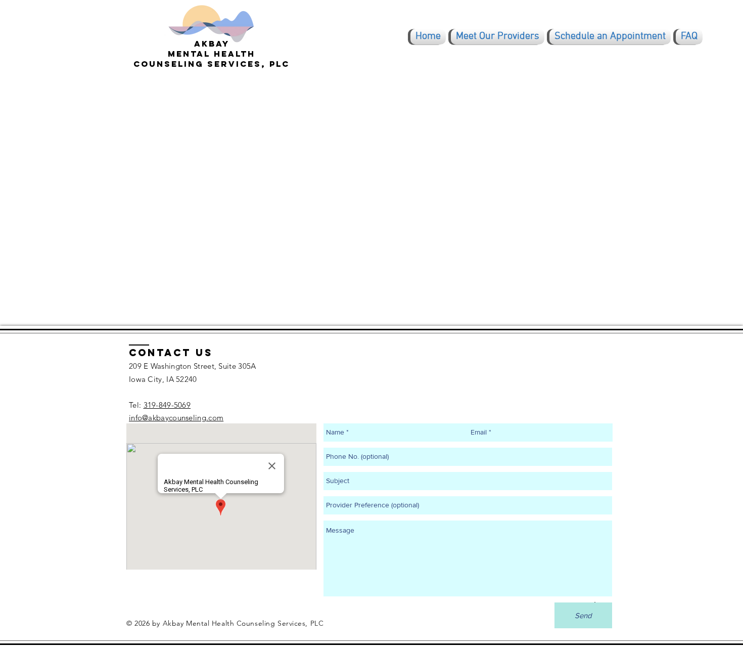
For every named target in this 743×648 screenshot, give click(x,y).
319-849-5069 (167, 405)
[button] (497, 37)
